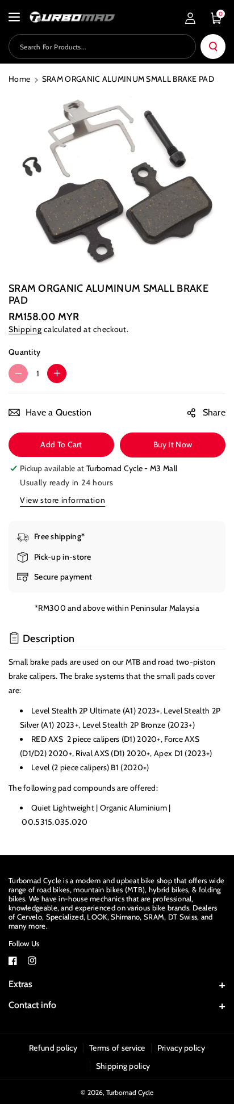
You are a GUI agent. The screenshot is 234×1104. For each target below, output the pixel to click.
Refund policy (53, 1048)
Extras (20, 984)
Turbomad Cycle (129, 1092)
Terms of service (117, 1048)
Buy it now (172, 444)
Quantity (24, 352)
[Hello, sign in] (190, 18)
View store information (62, 500)
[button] (15, 17)
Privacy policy (181, 1048)
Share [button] (214, 412)
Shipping (25, 329)
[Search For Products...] (212, 46)
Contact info (32, 1005)
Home (19, 79)
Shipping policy (123, 1066)
